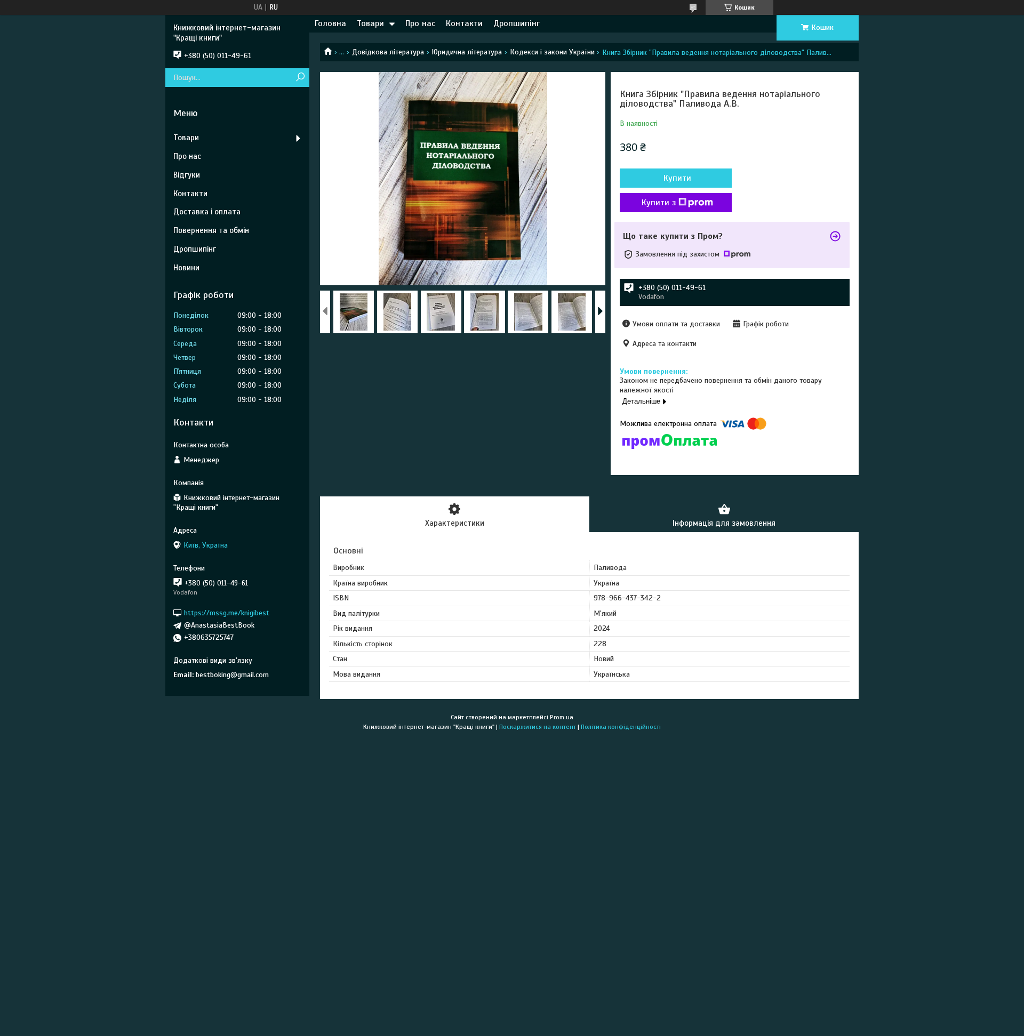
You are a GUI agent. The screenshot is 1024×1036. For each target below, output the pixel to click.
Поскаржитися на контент (537, 726)
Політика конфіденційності (621, 726)
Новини (186, 267)
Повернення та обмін (211, 230)
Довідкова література (388, 52)
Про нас (420, 23)
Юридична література (466, 52)
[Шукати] (300, 77)
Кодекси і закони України (552, 52)
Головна (330, 23)
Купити (677, 178)
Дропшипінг (516, 23)
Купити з (659, 202)
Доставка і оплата (207, 211)
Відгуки (186, 175)
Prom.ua (561, 717)
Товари (370, 23)
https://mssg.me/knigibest (226, 612)
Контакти (464, 23)
